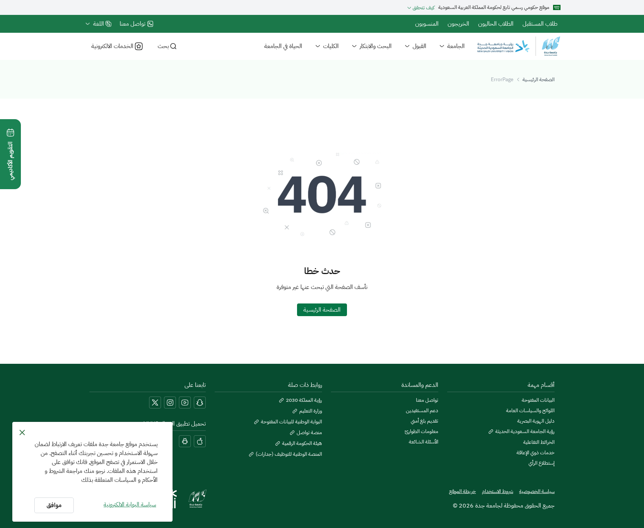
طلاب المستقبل (540, 23)
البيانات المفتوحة (538, 400)
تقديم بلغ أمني (424, 421)
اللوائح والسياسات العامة (530, 410)
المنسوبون (427, 23)
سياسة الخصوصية (537, 491)
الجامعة (456, 46)
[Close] (22, 432)
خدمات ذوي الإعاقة (536, 453)
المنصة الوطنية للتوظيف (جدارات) (289, 454)
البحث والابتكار (376, 46)
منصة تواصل (309, 432)
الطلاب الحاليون (496, 23)
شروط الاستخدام (497, 491)
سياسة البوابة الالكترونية (130, 504)
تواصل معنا (427, 400)
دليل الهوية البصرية (536, 421)
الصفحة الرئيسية (539, 79)
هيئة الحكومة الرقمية (302, 443)
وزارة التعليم (310, 411)
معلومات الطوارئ (421, 431)
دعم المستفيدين (422, 410)
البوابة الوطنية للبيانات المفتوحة (291, 422)
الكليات (331, 46)
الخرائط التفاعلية (539, 442)
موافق (54, 505)
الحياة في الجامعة (283, 46)
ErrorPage (502, 79)
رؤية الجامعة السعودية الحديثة (525, 431)
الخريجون (458, 23)
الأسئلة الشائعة (423, 442)
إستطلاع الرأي (541, 463)
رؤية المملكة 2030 (304, 400)
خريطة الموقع (462, 491)
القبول (419, 46)
